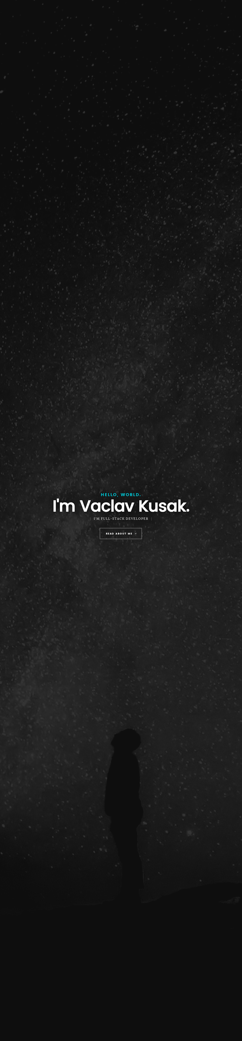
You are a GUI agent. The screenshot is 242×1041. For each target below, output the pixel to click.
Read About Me (119, 534)
